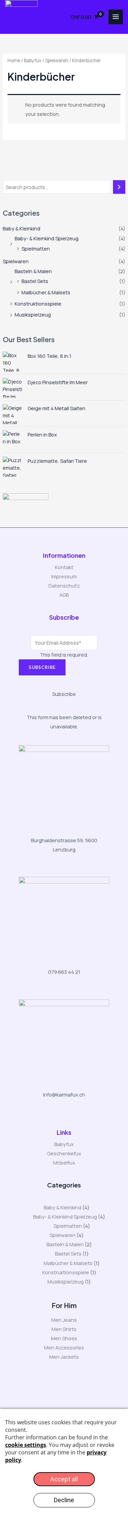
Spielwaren (16, 261)
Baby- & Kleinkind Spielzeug (47, 238)
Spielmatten (36, 248)
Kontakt (64, 567)
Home (14, 60)
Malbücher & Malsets (46, 292)
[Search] (119, 187)
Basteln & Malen (33, 271)
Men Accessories (64, 1347)
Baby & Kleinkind (21, 228)
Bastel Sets (35, 281)
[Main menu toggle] (116, 17)
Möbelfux (64, 1162)
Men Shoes (64, 1338)
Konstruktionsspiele (38, 303)
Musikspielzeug (33, 314)
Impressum (64, 576)
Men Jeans (64, 1319)
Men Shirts (64, 1329)
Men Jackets (64, 1356)
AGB (64, 594)
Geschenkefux (64, 1153)
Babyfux (32, 60)
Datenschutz (64, 585)
